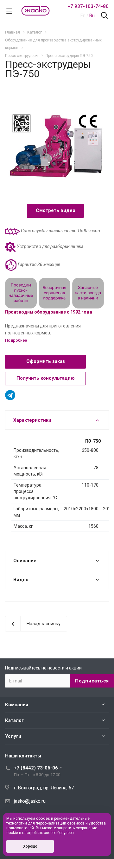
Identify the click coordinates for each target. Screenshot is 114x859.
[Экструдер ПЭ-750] (57, 145)
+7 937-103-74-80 (88, 6)
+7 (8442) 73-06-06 (36, 768)
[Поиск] (104, 16)
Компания (16, 704)
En (83, 15)
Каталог (14, 720)
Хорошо (30, 846)
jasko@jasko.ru (30, 801)
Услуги (13, 736)
